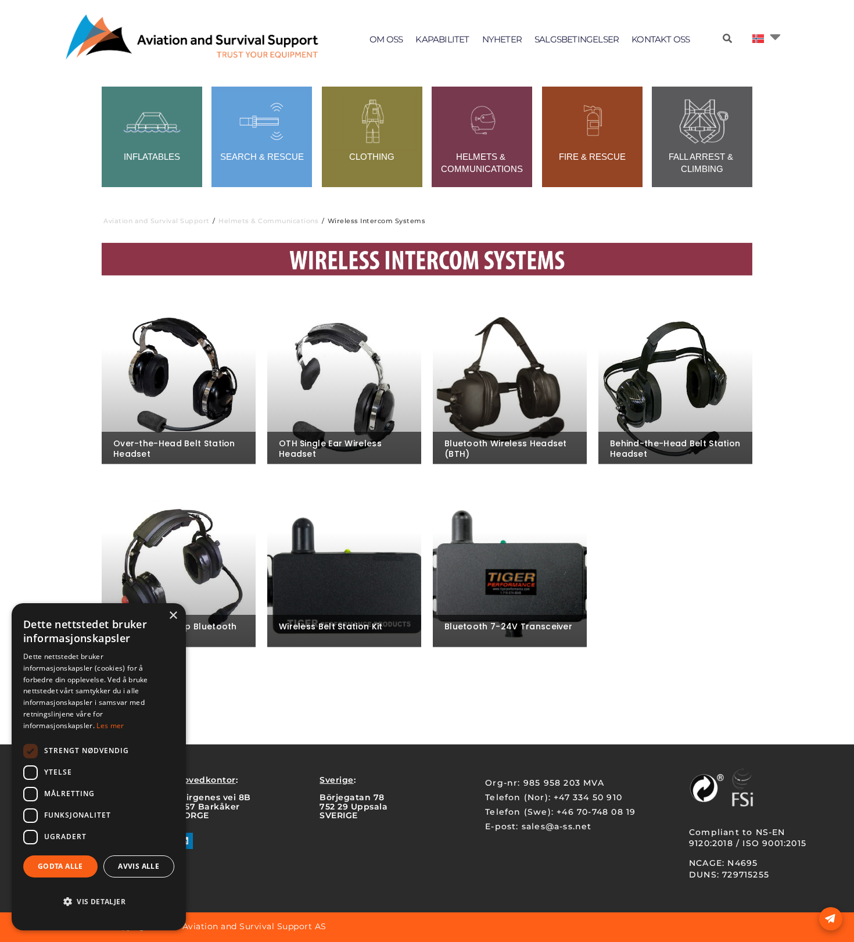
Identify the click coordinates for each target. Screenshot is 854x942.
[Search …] (727, 39)
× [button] (172, 615)
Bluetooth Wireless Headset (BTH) (505, 449)
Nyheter (502, 39)
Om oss (386, 39)
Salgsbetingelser (576, 39)
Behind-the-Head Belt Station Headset (675, 449)
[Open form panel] (830, 918)
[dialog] (99, 766)
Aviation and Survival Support (156, 221)
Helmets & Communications (268, 221)
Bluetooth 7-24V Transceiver (508, 626)
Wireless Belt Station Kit (331, 626)
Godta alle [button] (60, 866)
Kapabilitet (442, 39)
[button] (98, 902)
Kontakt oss (660, 39)
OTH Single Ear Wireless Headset (330, 449)
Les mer (110, 725)
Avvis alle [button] (138, 866)
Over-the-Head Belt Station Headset (174, 449)
